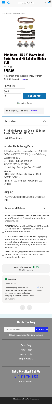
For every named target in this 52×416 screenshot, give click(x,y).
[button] (10, 298)
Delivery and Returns (15, 208)
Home (4, 13)
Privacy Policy (26, 349)
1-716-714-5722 (28, 376)
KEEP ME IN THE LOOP (41, 330)
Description (10, 121)
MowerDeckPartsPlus (23, 399)
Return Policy (26, 345)
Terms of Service (26, 354)
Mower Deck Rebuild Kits (15, 13)
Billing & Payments (26, 358)
